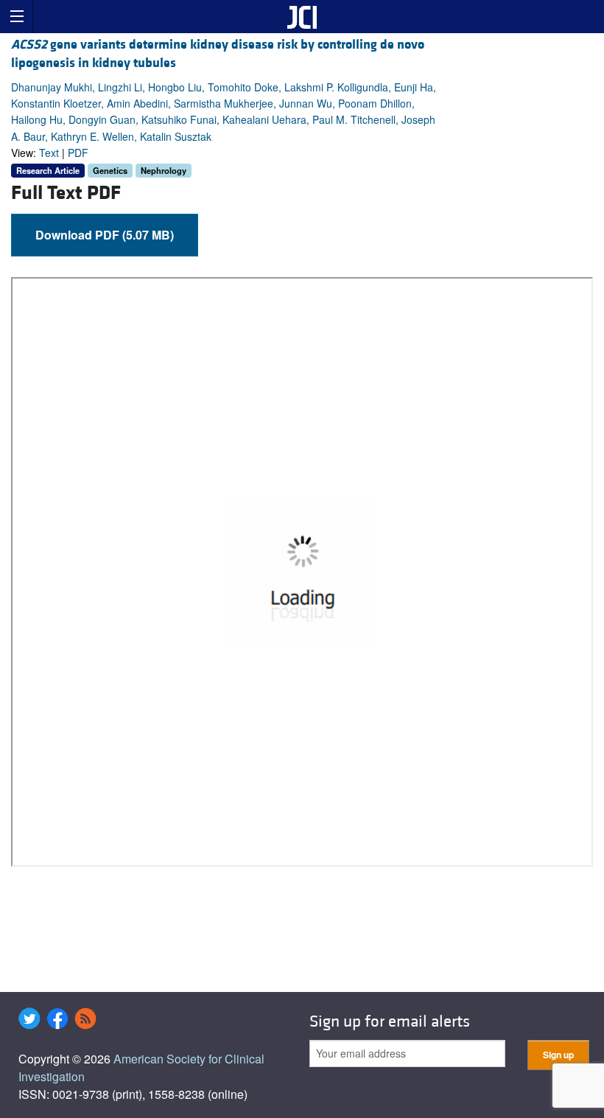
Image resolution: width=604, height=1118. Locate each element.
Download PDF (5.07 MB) (104, 234)
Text (49, 152)
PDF (78, 152)
